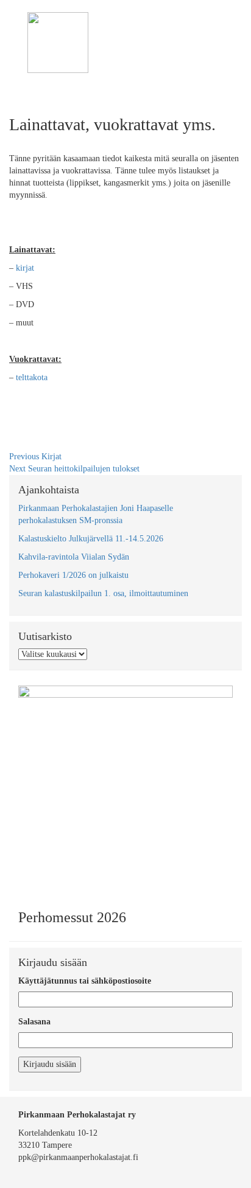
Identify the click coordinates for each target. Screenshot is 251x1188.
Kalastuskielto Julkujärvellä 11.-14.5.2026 (90, 538)
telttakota (30, 377)
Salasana (34, 1021)
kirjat (25, 268)
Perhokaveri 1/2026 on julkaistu (73, 575)
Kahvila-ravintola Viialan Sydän (73, 556)
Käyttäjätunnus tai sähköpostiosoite (84, 980)
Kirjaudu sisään (49, 1064)
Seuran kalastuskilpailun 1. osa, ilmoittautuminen (103, 593)
